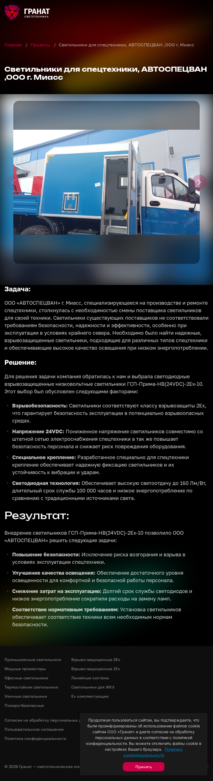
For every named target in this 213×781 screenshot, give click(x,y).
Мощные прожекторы (25, 668)
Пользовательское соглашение (34, 729)
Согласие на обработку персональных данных (48, 720)
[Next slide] (199, 182)
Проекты (41, 44)
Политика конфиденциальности (35, 738)
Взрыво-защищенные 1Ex (95, 668)
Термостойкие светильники (31, 687)
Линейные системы (90, 677)
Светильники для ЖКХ (93, 687)
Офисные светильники (26, 677)
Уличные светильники (25, 696)
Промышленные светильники (32, 659)
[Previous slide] (13, 182)
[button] (106, 182)
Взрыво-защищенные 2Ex (95, 659)
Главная (13, 44)
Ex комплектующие (89, 696)
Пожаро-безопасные (24, 705)
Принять (143, 766)
